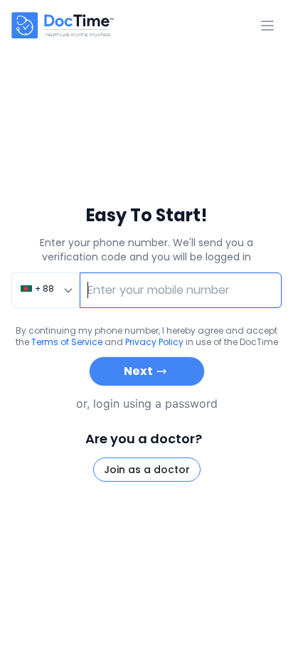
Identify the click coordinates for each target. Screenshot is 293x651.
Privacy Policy (154, 342)
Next (138, 371)
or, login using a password (147, 403)
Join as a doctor (147, 469)
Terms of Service (66, 342)
